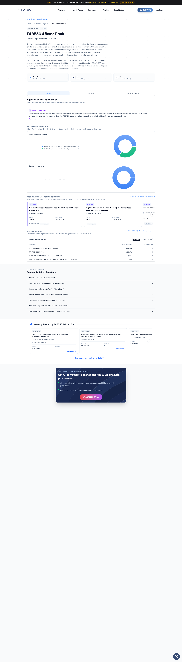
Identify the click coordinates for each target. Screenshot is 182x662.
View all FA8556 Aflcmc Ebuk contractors (140, 231)
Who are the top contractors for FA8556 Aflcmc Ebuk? (48, 306)
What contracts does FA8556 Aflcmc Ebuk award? (47, 283)
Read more (32, 119)
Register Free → (127, 2)
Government (37, 24)
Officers (6, 324)
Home (29, 24)
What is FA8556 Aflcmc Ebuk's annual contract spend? (48, 294)
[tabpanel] (91, 179)
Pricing (106, 10)
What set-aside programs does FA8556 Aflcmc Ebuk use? (49, 311)
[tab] (48, 93)
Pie (151, 239)
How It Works (77, 10)
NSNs (6, 342)
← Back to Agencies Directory (37, 19)
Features (61, 10)
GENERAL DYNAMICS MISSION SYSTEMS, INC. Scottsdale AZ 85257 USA (53, 260)
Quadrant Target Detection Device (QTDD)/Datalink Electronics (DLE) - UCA (54, 209)
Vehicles (7, 338)
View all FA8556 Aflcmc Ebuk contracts (141, 196)
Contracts (7, 314)
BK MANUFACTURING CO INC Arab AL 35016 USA (45, 256)
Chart (144, 239)
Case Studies (119, 10)
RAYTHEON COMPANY (36, 252)
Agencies (46, 24)
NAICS (6, 333)
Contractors (8, 328)
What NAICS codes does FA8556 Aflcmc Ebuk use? (47, 300)
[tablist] (91, 93)
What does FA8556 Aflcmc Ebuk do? (42, 278)
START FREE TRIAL (91, 397)
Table (137, 239)
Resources (92, 10)
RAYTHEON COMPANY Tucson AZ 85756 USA (44, 248)
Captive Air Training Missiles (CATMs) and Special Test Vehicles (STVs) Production (108, 209)
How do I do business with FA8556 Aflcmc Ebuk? (46, 289)
